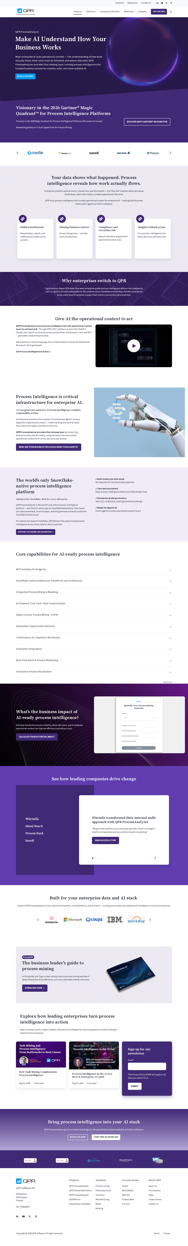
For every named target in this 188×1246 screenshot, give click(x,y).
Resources (129, 11)
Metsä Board (95, 858)
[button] (170, 11)
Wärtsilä (92, 858)
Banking (99, 1208)
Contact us (146, 2)
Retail (98, 1204)
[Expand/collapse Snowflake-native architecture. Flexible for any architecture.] (169, 581)
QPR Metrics (74, 1199)
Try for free (159, 11)
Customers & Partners (110, 11)
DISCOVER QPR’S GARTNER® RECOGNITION (147, 121)
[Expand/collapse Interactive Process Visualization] (169, 672)
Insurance (100, 1195)
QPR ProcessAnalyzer (79, 1186)
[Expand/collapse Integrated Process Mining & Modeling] (169, 592)
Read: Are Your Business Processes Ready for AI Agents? (48, 447)
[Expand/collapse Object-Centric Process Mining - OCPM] (169, 615)
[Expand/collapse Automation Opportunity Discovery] (169, 626)
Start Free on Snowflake (106, 1137)
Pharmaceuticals (103, 1190)
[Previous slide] (17, 152)
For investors (155, 1190)
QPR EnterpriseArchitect (80, 1190)
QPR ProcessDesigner (79, 1195)
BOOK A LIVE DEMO (25, 76)
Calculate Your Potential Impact (37, 736)
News (151, 1195)
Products (77, 11)
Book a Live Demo (78, 1137)
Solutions (90, 11)
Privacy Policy (138, 1074)
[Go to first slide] (150, 919)
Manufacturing (102, 1199)
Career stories (155, 1199)
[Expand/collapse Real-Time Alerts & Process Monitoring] (169, 660)
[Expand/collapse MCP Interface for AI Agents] (169, 570)
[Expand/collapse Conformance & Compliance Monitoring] (169, 638)
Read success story (105, 840)
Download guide (33, 988)
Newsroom (132, 2)
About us (153, 1186)
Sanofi (100, 858)
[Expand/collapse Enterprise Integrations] (169, 649)
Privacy (166, 1233)
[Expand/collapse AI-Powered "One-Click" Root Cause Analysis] (169, 604)
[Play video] (133, 345)
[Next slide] (170, 152)
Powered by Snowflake (79, 1204)
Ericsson (126, 1204)
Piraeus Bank (97, 858)
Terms (156, 1233)
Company (142, 11)
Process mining (103, 1186)
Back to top (168, 682)
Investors (119, 2)
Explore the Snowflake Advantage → (35, 532)
